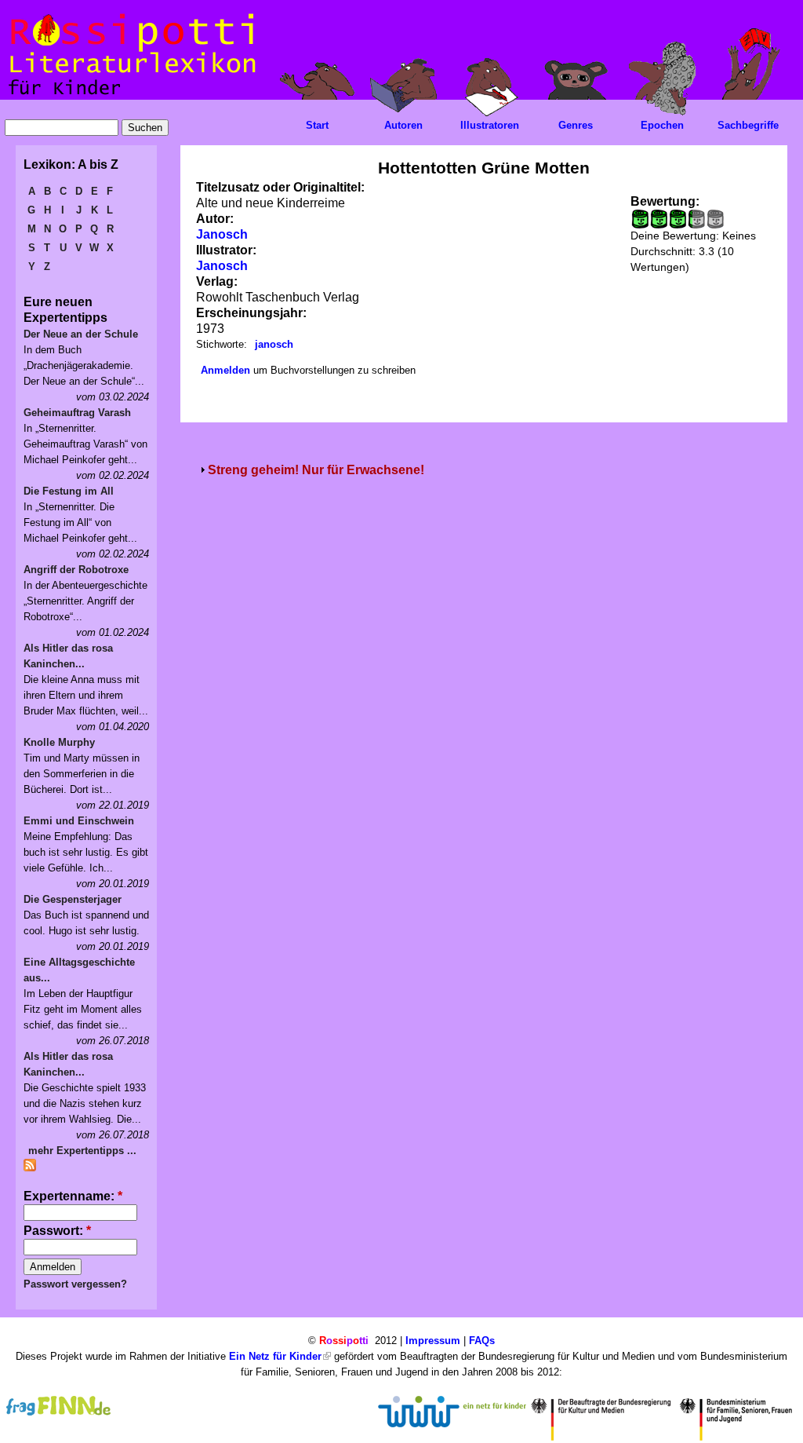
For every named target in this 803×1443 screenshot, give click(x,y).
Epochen (662, 125)
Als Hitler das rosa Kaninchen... (68, 656)
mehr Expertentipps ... (82, 1150)
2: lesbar (658, 219)
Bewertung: (664, 201)
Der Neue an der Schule (81, 334)
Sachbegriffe (748, 125)
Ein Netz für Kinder (275, 1356)
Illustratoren (489, 125)
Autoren (403, 125)
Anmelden (225, 370)
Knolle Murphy (59, 742)
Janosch (222, 234)
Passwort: (57, 1230)
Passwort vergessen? (75, 1284)
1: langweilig (639, 219)
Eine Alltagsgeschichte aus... (79, 970)
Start (317, 125)
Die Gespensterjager (73, 899)
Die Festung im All (69, 491)
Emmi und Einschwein (79, 821)
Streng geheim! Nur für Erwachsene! (316, 470)
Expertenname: (73, 1196)
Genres (575, 125)
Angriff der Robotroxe (76, 569)
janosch (274, 344)
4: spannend (689, 219)
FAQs (482, 1340)
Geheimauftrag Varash (77, 412)
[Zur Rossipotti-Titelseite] (130, 95)
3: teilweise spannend (677, 219)
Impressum (432, 1340)
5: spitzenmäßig (715, 219)
